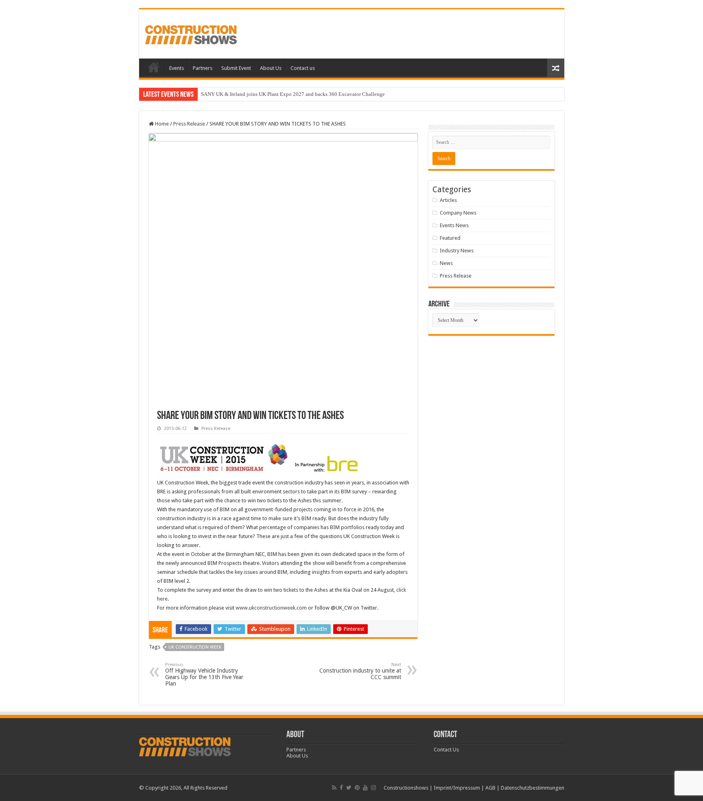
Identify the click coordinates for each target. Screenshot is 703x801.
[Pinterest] (357, 787)
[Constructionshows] (191, 33)
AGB (490, 788)
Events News (454, 225)
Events (176, 68)
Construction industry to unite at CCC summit (360, 671)
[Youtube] (365, 787)
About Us (271, 68)
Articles (448, 200)
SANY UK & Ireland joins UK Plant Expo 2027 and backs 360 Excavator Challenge (293, 94)
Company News (458, 213)
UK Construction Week (194, 647)
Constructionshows (406, 788)
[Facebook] (341, 787)
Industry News (457, 250)
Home (153, 67)
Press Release (189, 124)
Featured (450, 238)
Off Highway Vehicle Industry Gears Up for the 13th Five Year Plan (204, 674)
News (446, 263)
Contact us (302, 68)
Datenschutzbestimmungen (532, 788)
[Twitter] (348, 787)
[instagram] (373, 787)
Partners (202, 68)
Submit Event (236, 68)
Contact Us (446, 750)
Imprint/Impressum (457, 788)
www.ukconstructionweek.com (271, 608)
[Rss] (334, 787)
